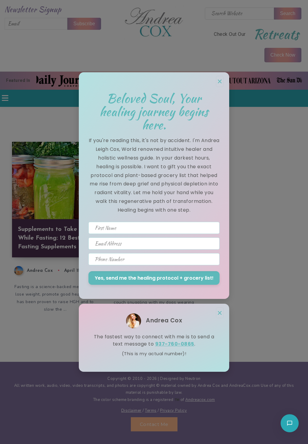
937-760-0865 (174, 343)
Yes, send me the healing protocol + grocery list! (154, 278)
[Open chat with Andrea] (290, 423)
